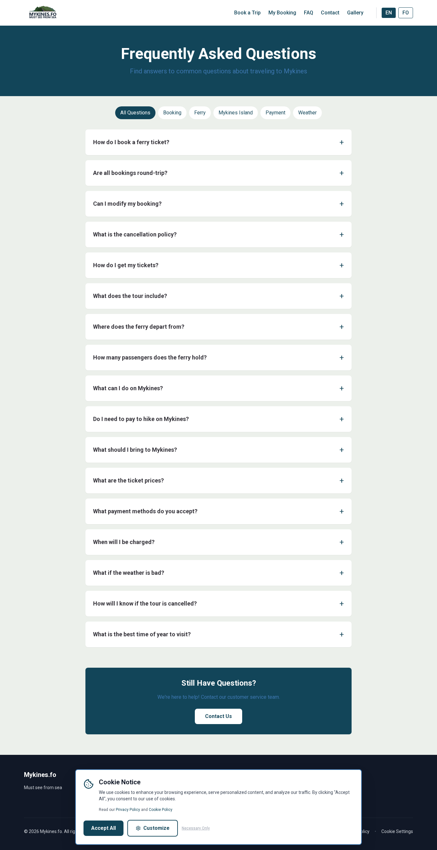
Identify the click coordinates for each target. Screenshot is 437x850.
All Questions (135, 113)
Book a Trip (247, 13)
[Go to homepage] (43, 13)
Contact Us (218, 716)
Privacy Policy (128, 809)
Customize (156, 828)
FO (405, 13)
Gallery (355, 13)
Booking (172, 113)
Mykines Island (236, 113)
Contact (330, 13)
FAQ (308, 13)
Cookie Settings (397, 831)
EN (388, 13)
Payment (275, 113)
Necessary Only (196, 828)
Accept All (103, 828)
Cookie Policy (160, 809)
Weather (307, 113)
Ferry (200, 113)
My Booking (282, 13)
